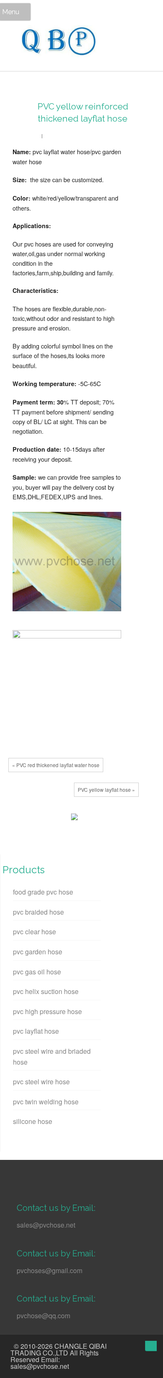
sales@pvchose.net (46, 1225)
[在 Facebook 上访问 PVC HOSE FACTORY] (68, 1175)
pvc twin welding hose (46, 1101)
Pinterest (56, 819)
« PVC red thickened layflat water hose (55, 764)
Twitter (31, 819)
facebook (19, 819)
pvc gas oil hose (37, 971)
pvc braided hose (38, 912)
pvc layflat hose (36, 1031)
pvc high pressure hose (47, 1011)
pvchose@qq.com (43, 1315)
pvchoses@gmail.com (49, 1270)
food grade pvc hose (43, 892)
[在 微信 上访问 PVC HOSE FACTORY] (37, 1175)
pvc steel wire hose (41, 1081)
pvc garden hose (37, 951)
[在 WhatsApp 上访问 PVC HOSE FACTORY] (22, 1175)
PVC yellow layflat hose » (106, 789)
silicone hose (32, 1121)
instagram (122, 1347)
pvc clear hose (34, 931)
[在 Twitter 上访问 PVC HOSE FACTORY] (53, 1175)
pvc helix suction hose (46, 991)
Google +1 (44, 819)
